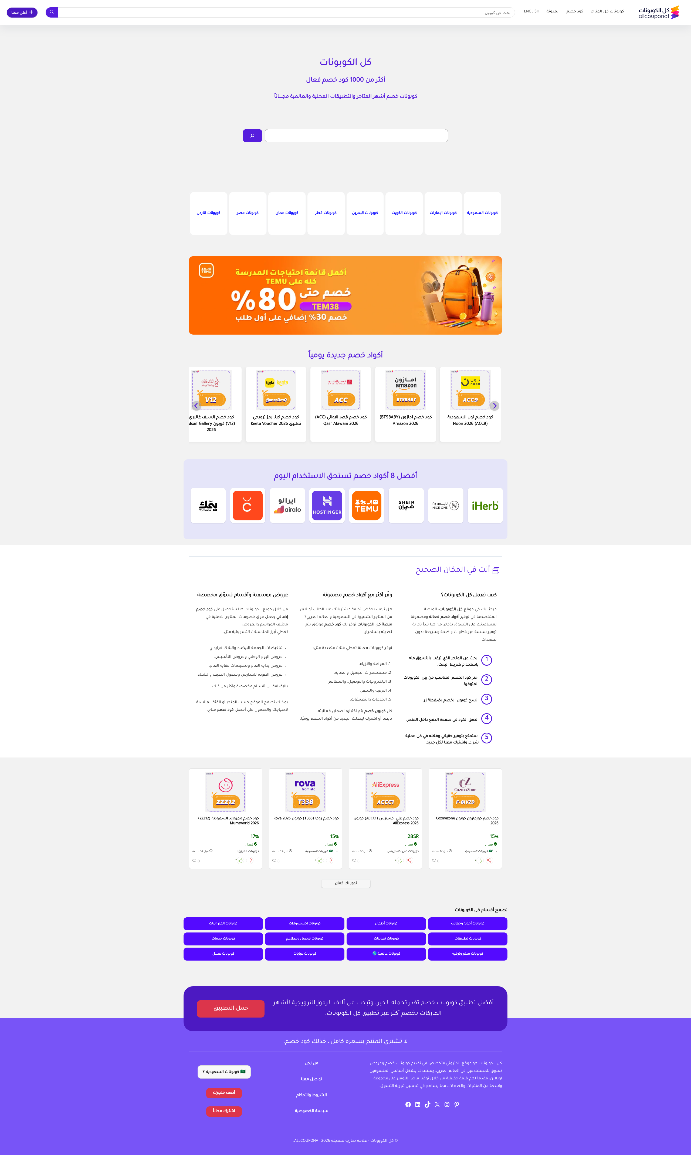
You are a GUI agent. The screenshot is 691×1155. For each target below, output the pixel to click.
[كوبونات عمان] (287, 213)
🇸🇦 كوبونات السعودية (478, 851)
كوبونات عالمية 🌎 (386, 954)
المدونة (553, 12)
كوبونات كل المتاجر (607, 12)
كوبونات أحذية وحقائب (468, 924)
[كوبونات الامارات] (443, 213)
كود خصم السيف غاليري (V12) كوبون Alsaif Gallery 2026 (211, 424)
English (531, 12)
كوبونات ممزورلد (248, 851)
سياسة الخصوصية (311, 1111)
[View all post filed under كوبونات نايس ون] (445, 505)
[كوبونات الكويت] (404, 213)
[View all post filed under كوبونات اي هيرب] (485, 505)
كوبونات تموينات (386, 939)
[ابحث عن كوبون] (52, 12)
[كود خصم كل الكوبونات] (465, 792)
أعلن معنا (19, 13)
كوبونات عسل (223, 954)
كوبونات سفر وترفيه (467, 954)
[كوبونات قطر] (326, 213)
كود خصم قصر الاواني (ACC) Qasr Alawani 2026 (341, 420)
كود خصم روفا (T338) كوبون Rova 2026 (306, 819)
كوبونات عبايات (304, 954)
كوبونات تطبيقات (468, 939)
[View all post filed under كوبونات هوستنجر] (326, 505)
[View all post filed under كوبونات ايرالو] (287, 505)
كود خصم (575, 12)
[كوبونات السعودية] (482, 213)
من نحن (311, 1064)
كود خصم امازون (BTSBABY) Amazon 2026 (406, 420)
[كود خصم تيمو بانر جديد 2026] (345, 295)
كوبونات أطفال (386, 924)
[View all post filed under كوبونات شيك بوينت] (247, 505)
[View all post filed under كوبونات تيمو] (366, 505)
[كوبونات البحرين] (365, 213)
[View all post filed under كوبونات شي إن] (406, 505)
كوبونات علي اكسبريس (403, 851)
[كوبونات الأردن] (208, 213)
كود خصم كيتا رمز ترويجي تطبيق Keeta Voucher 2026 (276, 420)
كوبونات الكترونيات (223, 924)
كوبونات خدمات (223, 939)
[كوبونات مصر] (247, 213)
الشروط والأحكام (311, 1095)
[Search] (252, 135)
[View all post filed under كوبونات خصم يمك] (208, 505)
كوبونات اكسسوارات (305, 924)
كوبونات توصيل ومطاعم (305, 939)
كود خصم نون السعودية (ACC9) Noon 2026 (470, 420)
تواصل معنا (311, 1079)
